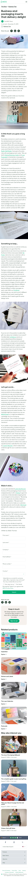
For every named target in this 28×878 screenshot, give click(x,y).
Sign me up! (14, 621)
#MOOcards (5, 414)
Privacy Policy (14, 870)
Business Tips (13, 6)
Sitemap (24, 870)
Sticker (18, 493)
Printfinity (16, 290)
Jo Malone (13, 337)
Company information (9, 872)
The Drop (4, 6)
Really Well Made (6, 151)
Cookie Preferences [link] (19, 872)
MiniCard (23, 505)
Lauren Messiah (8, 445)
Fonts (20, 870)
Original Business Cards (11, 155)
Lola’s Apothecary (20, 489)
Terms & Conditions (6, 870)
